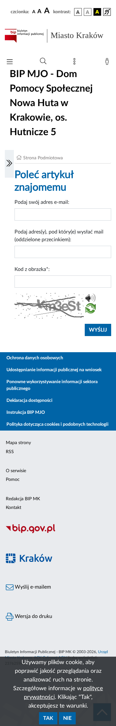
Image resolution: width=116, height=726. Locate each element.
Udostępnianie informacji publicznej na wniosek (54, 370)
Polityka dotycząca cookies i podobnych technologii (57, 424)
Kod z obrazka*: (32, 269)
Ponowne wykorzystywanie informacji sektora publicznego (52, 385)
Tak (48, 718)
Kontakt (13, 507)
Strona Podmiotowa (43, 158)
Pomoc (13, 479)
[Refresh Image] (90, 309)
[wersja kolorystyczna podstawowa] (78, 12)
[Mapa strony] (75, 63)
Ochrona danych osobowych (34, 358)
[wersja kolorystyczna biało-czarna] (87, 12)
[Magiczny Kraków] (58, 562)
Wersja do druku (33, 616)
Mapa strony (18, 443)
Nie (67, 718)
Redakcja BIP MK (23, 499)
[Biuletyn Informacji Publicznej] (58, 532)
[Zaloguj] (108, 63)
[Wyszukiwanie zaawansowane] (43, 61)
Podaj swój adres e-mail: (42, 202)
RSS (10, 452)
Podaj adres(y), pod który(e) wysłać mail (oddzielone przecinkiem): (59, 235)
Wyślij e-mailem (32, 587)
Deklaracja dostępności (29, 400)
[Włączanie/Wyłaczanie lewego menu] (9, 164)
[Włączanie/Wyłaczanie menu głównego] (10, 62)
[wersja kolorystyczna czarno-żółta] (97, 12)
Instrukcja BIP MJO (25, 412)
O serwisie (16, 471)
